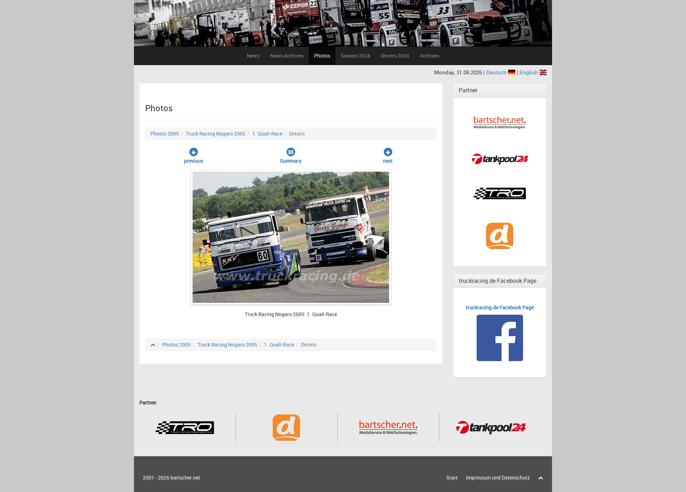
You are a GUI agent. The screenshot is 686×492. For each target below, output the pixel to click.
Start (452, 477)
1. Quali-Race (267, 133)
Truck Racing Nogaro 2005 (215, 133)
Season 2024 (355, 55)
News (253, 55)
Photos (322, 55)
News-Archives (286, 55)
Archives (429, 55)
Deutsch (497, 72)
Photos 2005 (164, 133)
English (530, 72)
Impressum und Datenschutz (498, 477)
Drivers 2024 (395, 55)
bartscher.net (185, 477)
